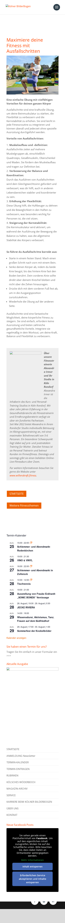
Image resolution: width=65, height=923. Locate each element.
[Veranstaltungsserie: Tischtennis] (31, 579)
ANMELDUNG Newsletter (20, 755)
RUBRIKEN (12, 775)
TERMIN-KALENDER (17, 762)
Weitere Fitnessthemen (24, 505)
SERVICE (11, 795)
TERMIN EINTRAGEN (18, 769)
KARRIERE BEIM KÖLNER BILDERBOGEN (29, 801)
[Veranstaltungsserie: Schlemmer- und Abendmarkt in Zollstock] (31, 566)
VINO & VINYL (25, 560)
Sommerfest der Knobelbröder (34, 630)
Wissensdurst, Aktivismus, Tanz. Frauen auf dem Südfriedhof (35, 619)
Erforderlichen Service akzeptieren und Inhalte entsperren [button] (32, 879)
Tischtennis (24, 583)
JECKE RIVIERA (26, 607)
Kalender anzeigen (16, 637)
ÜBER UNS (12, 808)
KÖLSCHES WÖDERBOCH (20, 782)
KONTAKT (11, 815)
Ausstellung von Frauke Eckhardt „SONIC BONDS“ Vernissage (36, 595)
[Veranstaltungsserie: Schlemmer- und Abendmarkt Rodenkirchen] (31, 542)
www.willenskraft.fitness (23, 475)
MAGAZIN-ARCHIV (17, 788)
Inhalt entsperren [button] (32, 866)
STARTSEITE (17, 494)
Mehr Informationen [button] (32, 860)
